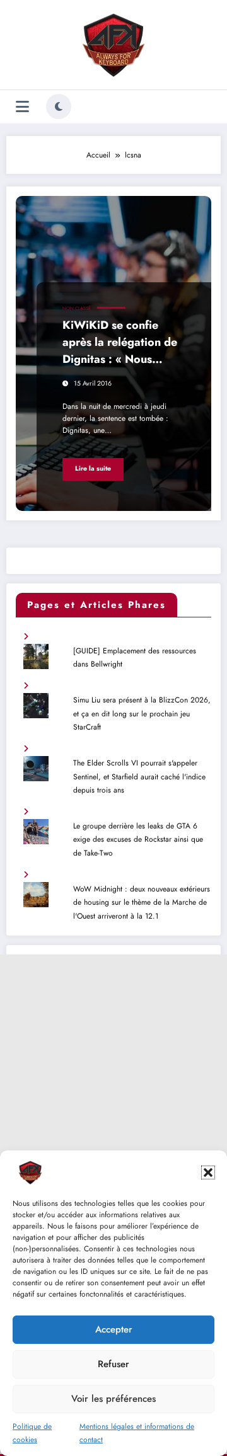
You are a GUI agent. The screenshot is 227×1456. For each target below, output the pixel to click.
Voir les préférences (113, 1399)
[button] (208, 1172)
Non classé (76, 308)
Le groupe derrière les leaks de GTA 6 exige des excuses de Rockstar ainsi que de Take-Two (138, 839)
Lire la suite (93, 468)
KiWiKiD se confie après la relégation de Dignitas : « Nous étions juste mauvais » (119, 344)
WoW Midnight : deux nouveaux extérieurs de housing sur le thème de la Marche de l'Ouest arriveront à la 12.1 (141, 902)
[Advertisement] (113, 1067)
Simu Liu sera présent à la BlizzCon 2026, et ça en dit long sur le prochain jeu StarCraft (142, 713)
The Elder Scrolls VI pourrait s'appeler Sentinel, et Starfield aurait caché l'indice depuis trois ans (139, 776)
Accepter (113, 1329)
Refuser (113, 1364)
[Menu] (22, 106)
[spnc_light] (58, 106)
